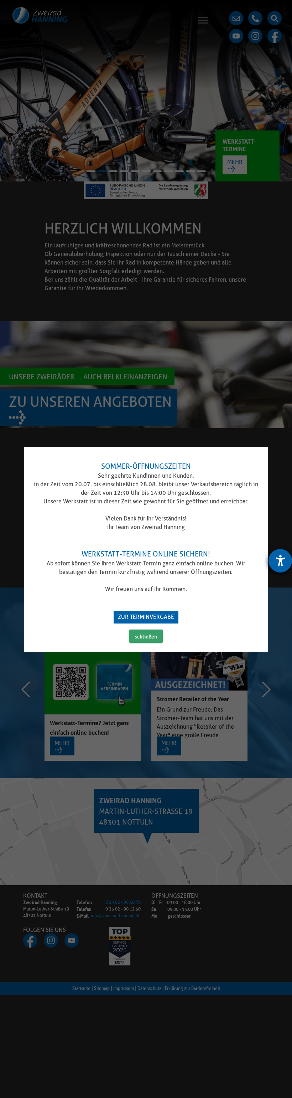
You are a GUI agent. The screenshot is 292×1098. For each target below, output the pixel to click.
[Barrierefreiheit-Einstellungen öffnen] (280, 561)
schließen (146, 636)
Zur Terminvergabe (146, 617)
